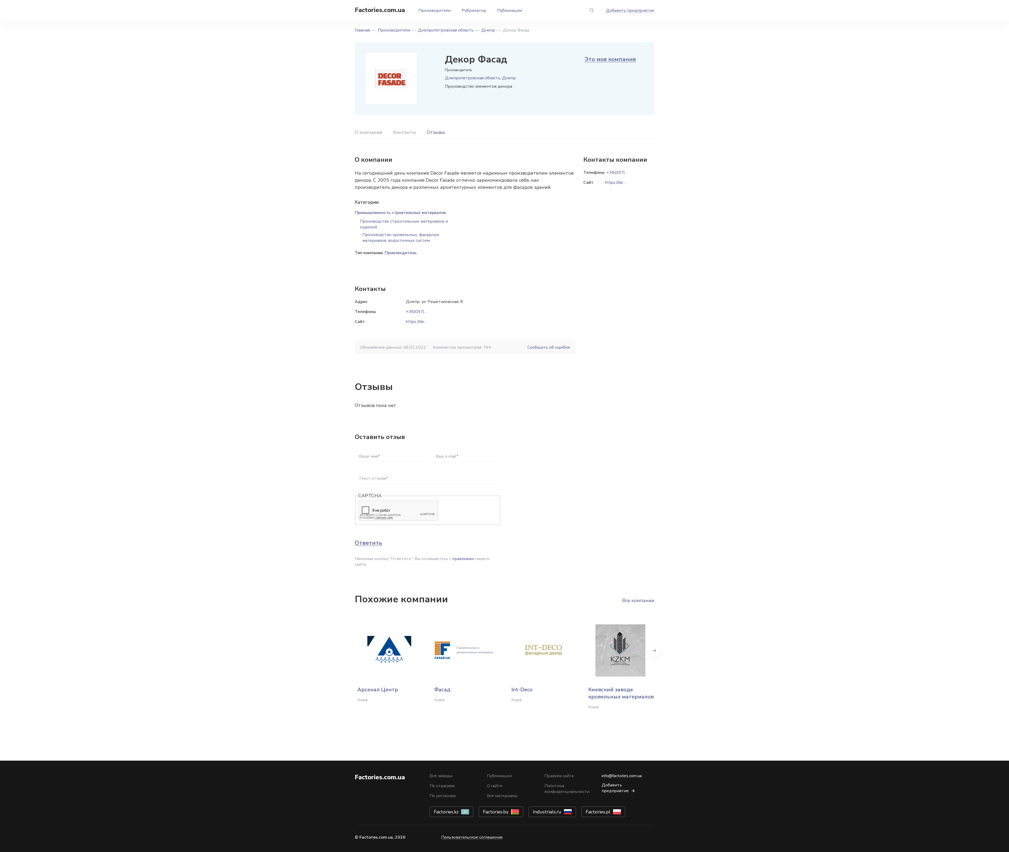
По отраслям (442, 786)
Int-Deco (522, 689)
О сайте (494, 786)
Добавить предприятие (630, 10)
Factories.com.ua (380, 10)
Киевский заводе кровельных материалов (621, 693)
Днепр (488, 30)
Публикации (509, 10)
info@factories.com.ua (622, 776)
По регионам (443, 796)
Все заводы (441, 776)
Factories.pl (598, 812)
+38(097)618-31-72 (426, 312)
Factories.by (495, 812)
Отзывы (436, 132)
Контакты (404, 132)
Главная (362, 30)
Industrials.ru (547, 812)
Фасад (442, 689)
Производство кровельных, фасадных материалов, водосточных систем (400, 237)
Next (654, 650)
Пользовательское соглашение (472, 837)
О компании (368, 132)
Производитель (401, 253)
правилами (463, 559)
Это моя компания (610, 59)
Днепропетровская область (445, 30)
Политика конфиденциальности (566, 788)
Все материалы (502, 796)
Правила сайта (559, 776)
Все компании (638, 600)
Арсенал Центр (377, 689)
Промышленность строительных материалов (400, 213)
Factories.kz (446, 812)
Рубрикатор (474, 10)
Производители (434, 10)
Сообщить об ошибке (548, 347)
